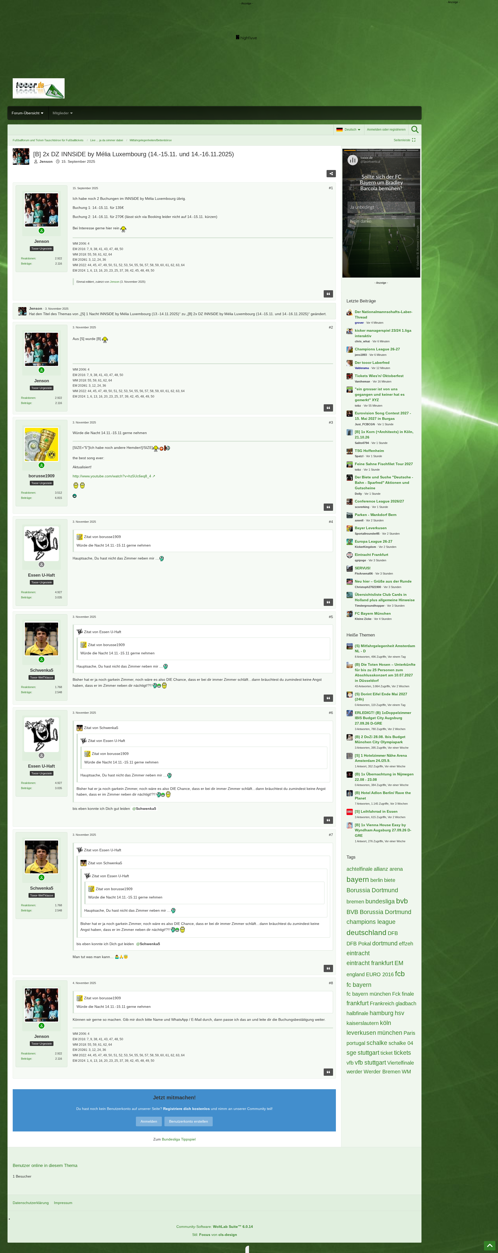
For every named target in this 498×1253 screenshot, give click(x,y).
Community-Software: (214, 1226)
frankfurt (358, 1003)
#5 (331, 617)
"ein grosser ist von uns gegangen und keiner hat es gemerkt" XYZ (380, 394)
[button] (349, 129)
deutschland (366, 933)
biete (389, 880)
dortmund (385, 943)
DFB (393, 933)
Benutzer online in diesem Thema (45, 1165)
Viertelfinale (400, 1063)
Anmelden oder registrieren (386, 129)
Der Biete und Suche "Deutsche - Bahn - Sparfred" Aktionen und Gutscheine (384, 482)
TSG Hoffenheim (369, 451)
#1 (331, 188)
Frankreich (382, 1003)
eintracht (358, 953)
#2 (331, 327)
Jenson (114, 281)
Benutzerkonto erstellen (188, 1121)
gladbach (406, 1003)
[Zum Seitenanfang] (489, 1245)
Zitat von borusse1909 (102, 537)
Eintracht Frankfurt (371, 555)
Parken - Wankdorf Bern (376, 515)
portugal (356, 1043)
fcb (400, 974)
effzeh (406, 943)
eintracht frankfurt (370, 963)
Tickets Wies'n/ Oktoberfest (379, 376)
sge (351, 1052)
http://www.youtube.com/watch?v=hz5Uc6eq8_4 (112, 476)
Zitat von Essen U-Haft (102, 632)
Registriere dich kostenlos (186, 1109)
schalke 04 (401, 1043)
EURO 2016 (380, 974)
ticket (387, 1053)
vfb (350, 1063)
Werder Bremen (382, 1071)
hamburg (381, 1013)
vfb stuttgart (370, 1062)
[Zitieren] (328, 294)
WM (406, 1071)
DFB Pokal (359, 943)
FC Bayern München (373, 613)
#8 (331, 983)
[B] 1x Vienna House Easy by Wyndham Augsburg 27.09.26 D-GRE (383, 830)
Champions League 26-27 (377, 349)
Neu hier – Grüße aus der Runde (383, 581)
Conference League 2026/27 (379, 501)
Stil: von (214, 1235)
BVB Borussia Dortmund (379, 912)
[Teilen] (331, 173)
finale (408, 994)
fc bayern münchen (369, 994)
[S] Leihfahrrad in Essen (376, 811)
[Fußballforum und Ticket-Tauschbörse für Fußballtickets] (214, 88)
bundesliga (380, 901)
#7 (331, 835)
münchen (389, 1032)
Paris (409, 1033)
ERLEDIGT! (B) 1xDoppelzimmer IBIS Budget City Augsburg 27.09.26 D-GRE (383, 718)
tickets (402, 1052)
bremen (355, 901)
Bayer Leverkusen (371, 528)
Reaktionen (28, 258)
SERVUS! (363, 568)
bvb (402, 901)
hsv (399, 1013)
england (356, 974)
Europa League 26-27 (373, 541)
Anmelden (149, 1121)
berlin (376, 880)
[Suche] (415, 129)
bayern (358, 879)
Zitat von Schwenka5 (101, 728)
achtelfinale (359, 869)
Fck (396, 994)
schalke (376, 1042)
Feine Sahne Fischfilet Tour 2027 (384, 464)
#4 (331, 522)
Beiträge (26, 263)
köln (385, 1023)
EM (399, 963)
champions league (371, 921)
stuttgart (368, 1052)
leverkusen (361, 1032)
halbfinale (357, 1013)
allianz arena (388, 869)
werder (354, 1071)
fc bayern (359, 984)
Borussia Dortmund (372, 890)
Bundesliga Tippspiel (179, 1139)
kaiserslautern (363, 1023)
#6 (331, 713)
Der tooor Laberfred (372, 362)
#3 (331, 422)
